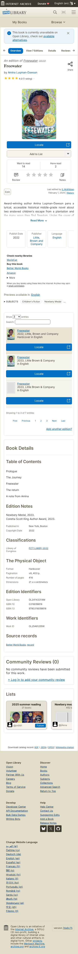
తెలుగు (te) (11, 898)
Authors (44, 774)
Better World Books (18, 268)
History (70, 192)
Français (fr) (13, 866)
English (57, 237)
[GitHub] (58, 828)
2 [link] (41, 420)
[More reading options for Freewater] (68, 153)
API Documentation (17, 810)
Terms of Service (15, 786)
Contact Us (46, 810)
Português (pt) (14, 886)
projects (37, 940)
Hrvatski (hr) (13, 874)
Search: (10, 321)
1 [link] (35, 420)
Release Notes (48, 823)
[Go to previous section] (4, 51)
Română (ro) (13, 890)
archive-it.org (37, 946)
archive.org (17, 946)
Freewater (30, 61)
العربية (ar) (12, 846)
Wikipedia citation (65, 747)
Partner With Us (15, 774)
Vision (9, 766)
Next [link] (54, 420)
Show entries (17, 316)
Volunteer (11, 770)
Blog (8, 782)
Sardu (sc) (12, 894)
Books (43, 770)
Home (43, 766)
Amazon (11, 272)
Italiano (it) (12, 878)
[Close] (68, 33)
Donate (43, 3)
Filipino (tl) (12, 911)
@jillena (63, 725)
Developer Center (16, 806)
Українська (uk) (15, 903)
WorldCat (12, 260)
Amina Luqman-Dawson (22, 72)
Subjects (45, 778)
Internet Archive (24, 929)
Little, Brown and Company (36, 241)
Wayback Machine (34, 943)
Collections (46, 782)
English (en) (13, 858)
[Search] (55, 12)
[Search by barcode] (63, 12)
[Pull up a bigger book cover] (39, 138)
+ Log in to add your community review (36, 680)
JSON (43, 747)
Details (52, 50)
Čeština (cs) (13, 850)
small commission (16, 286)
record (30, 644)
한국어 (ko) (12, 882)
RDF (36, 747)
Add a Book (47, 818)
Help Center (47, 806)
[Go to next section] (73, 51)
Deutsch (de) (13, 854)
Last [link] (63, 420)
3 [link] (47, 420)
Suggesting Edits (50, 814)
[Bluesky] (43, 828)
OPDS (51, 747)
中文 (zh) (11, 907)
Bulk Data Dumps (16, 814)
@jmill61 (17, 725)
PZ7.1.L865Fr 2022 (38, 548)
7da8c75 (68, 928)
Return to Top (48, 791)
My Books (19, 22)
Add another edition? (59, 428)
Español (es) (13, 862)
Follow (40, 725)
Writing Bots (13, 818)
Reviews (66, 50)
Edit (7, 192)
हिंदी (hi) (10, 870)
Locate (39, 144)
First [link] (15, 420)
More (12, 277)
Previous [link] (26, 420)
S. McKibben (68, 189)
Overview (15, 50)
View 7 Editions (34, 50)
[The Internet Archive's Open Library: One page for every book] (17, 12)
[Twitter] (51, 828)
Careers (10, 778)
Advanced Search (50, 786)
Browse (56, 22)
